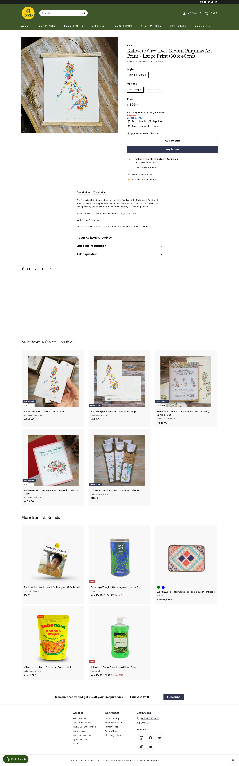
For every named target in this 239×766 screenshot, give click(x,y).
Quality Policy (80, 739)
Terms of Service (114, 722)
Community (203, 25)
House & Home (123, 25)
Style (130, 69)
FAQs (76, 743)
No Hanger (135, 89)
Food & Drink (74, 25)
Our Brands (48, 25)
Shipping (131, 133)
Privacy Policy (112, 726)
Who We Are (79, 718)
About (26, 25)
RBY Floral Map (137, 75)
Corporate (178, 25)
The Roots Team (82, 722)
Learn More (134, 117)
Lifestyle (98, 25)
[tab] (83, 193)
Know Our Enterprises (84, 726)
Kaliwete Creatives (138, 61)
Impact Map (79, 731)
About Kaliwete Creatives (94, 238)
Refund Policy (112, 731)
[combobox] (63, 13)
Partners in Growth (83, 735)
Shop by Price (151, 25)
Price (130, 99)
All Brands (50, 518)
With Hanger (154, 89)
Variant (132, 84)
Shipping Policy (113, 735)
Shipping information (91, 246)
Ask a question (87, 254)
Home (130, 45)
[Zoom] (69, 85)
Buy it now (172, 149)
